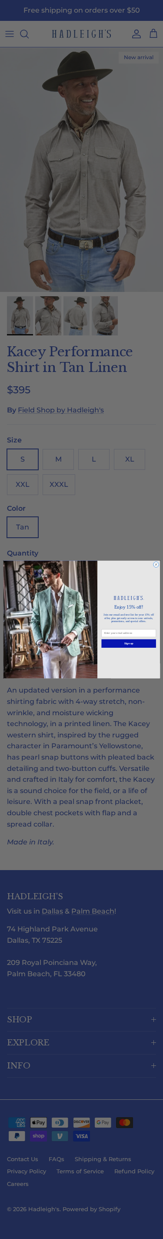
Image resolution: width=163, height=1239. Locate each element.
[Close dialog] (156, 564)
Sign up (128, 643)
